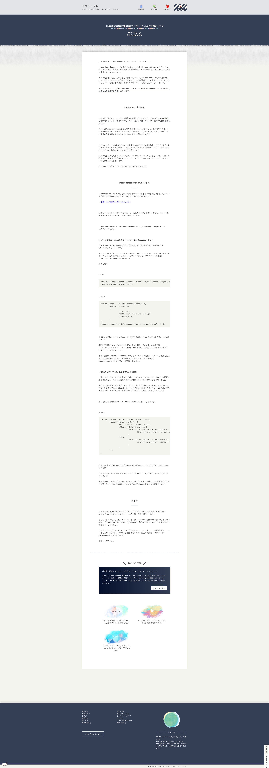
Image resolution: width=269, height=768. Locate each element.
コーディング (135, 32)
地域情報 (85, 718)
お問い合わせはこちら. (93, 734)
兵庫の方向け (86, 723)
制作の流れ (121, 711)
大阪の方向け (121, 723)
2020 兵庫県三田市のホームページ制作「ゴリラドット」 (167, 766)
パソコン (120, 718)
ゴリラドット (90, 6)
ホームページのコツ (124, 716)
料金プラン (86, 714)
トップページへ (159, 588)
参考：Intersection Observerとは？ (116, 202)
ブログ (84, 716)
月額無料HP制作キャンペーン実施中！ (266, 756)
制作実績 (85, 711)
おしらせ (85, 720)
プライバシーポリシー (124, 720)
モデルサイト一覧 (123, 714)
